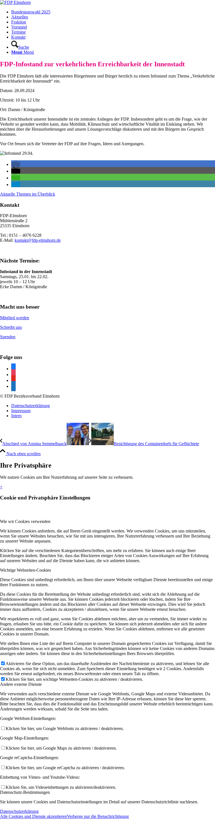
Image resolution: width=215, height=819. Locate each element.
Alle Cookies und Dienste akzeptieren (33, 816)
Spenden (7, 336)
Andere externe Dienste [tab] (21, 684)
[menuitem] (113, 12)
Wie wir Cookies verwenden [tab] (25, 521)
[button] (15, 164)
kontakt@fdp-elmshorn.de (38, 240)
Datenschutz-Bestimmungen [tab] (25, 792)
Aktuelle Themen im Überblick (27, 194)
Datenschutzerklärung (19, 811)
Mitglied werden (14, 317)
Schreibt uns (11, 327)
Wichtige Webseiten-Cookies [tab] (25, 570)
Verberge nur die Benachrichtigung (98, 816)
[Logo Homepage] (15, 2)
